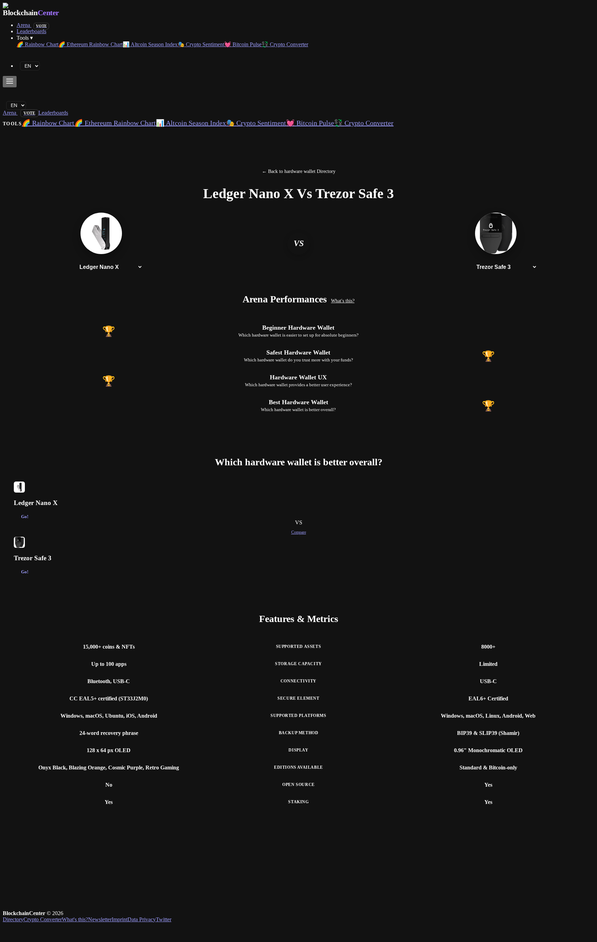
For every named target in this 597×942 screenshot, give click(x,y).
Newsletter (100, 919)
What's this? (342, 300)
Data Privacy (141, 919)
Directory (13, 919)
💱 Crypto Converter (285, 44)
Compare (298, 532)
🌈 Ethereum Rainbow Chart (90, 44)
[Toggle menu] (10, 81)
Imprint (119, 919)
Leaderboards (31, 31)
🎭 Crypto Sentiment (201, 44)
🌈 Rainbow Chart (37, 44)
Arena (32, 25)
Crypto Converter (42, 919)
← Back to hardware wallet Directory (298, 171)
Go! (24, 516)
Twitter (163, 919)
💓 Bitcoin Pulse (243, 44)
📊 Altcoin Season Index (150, 44)
